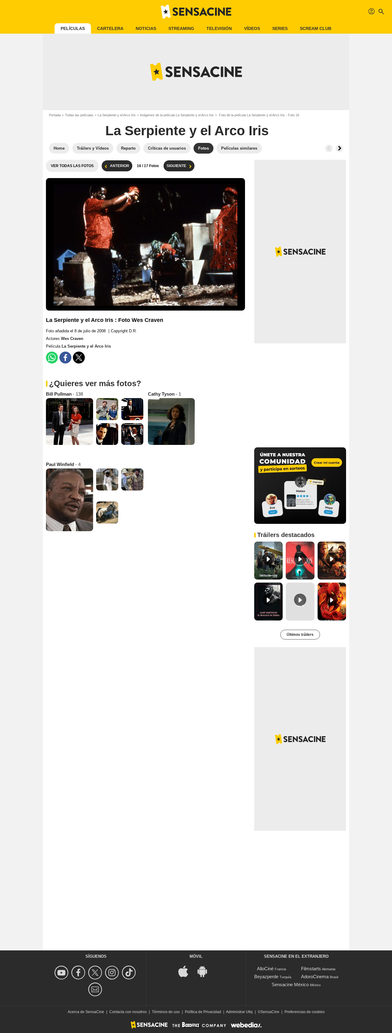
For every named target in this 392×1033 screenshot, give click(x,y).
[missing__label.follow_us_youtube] (62, 972)
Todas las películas (79, 115)
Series (280, 28)
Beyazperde (266, 976)
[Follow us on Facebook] (79, 972)
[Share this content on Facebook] (65, 358)
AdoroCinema (315, 976)
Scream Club (315, 28)
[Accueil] (196, 11)
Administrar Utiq (239, 1012)
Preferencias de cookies (305, 1012)
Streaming (181, 28)
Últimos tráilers (300, 634)
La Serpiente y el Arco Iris (117, 115)
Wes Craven (72, 338)
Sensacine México (290, 984)
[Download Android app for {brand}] (205, 971)
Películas (73, 28)
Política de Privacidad (203, 1012)
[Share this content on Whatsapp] (52, 358)
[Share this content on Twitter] (79, 358)
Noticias (146, 28)
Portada (55, 115)
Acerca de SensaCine (86, 1012)
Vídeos (252, 28)
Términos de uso (166, 1012)
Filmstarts (311, 968)
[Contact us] (96, 989)
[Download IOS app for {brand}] (186, 971)
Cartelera (110, 28)
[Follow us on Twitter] (96, 972)
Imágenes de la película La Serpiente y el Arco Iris (177, 115)
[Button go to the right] (339, 148)
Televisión (219, 28)
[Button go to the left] (329, 148)
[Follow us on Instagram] (113, 972)
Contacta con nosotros (128, 1012)
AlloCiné (265, 968)
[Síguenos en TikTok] (130, 972)
